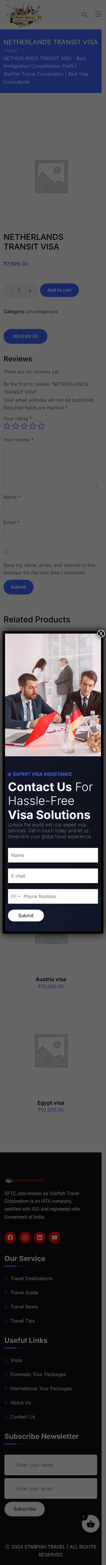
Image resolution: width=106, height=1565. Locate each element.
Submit (26, 915)
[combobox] (15, 896)
